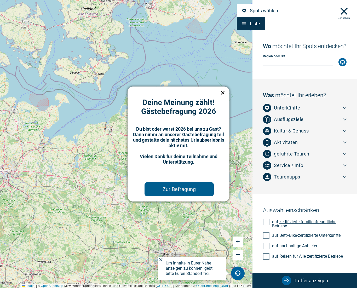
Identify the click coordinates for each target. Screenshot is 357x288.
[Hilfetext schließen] (161, 260)
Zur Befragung (179, 189)
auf (304, 223)
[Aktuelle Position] (342, 62)
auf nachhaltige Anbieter (294, 245)
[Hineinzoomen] (238, 242)
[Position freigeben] (238, 273)
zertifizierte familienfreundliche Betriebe (304, 223)
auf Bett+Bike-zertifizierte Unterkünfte (306, 235)
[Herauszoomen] (238, 255)
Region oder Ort (274, 56)
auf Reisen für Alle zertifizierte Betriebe (307, 256)
